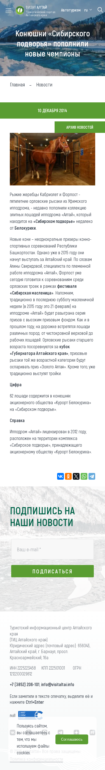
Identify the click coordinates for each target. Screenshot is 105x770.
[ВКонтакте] (60, 476)
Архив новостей (79, 127)
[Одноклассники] (68, 476)
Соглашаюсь (72, 739)
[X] (76, 476)
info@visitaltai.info (57, 684)
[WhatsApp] (84, 476)
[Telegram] (91, 476)
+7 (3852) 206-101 (24, 684)
